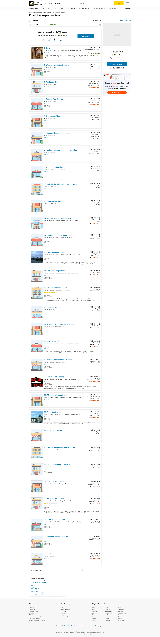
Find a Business (65, 609)
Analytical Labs (35, 587)
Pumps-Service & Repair (66, 501)
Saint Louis (121, 620)
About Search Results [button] (125, 20)
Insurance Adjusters (36, 584)
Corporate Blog (33, 613)
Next (100, 570)
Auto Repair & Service (72, 220)
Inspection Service (49, 220)
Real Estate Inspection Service (63, 237)
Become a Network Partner (36, 616)
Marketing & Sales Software (37, 620)
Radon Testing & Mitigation (80, 273)
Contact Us (32, 609)
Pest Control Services (63, 50)
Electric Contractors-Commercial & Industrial (67, 343)
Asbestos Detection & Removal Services (42, 593)
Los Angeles (108, 616)
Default (97, 20)
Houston (107, 609)
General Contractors (75, 50)
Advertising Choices (34, 615)
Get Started (85, 36)
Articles (63, 607)
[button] (127, 3)
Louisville (107, 618)
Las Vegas (108, 615)
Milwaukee (121, 609)
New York (120, 611)
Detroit (107, 607)
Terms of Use (93, 626)
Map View (35, 20)
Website (46, 52)
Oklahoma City (122, 613)
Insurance (33, 585)
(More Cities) (104, 604)
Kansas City (108, 613)
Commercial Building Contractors (43, 12)
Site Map (63, 613)
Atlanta (94, 607)
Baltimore (95, 611)
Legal (100, 626)
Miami (119, 607)
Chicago (94, 616)
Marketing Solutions (34, 618)
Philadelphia (121, 616)
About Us (31, 607)
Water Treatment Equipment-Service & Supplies (68, 254)
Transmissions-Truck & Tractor (78, 414)
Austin (94, 609)
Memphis (107, 620)
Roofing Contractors (73, 379)
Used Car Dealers (60, 220)
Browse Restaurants (66, 616)
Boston (94, 613)
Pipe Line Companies (50, 101)
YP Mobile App (65, 611)
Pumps (57, 501)
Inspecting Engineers (61, 379)
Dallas (94, 618)
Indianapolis (108, 611)
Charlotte (94, 615)
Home (30, 12)
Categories (64, 615)
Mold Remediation (60, 326)
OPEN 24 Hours (55, 25)
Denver (94, 620)
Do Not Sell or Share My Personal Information (75, 626)
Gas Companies (61, 169)
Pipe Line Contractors (50, 50)
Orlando (120, 615)
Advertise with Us (34, 611)
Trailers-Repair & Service (62, 414)
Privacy (58, 626)
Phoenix (120, 618)
